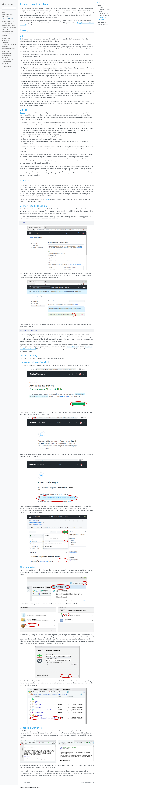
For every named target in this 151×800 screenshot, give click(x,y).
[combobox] (9, 8)
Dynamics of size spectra (7, 35)
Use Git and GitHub (8, 18)
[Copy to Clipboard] (93, 223)
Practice (100, 7)
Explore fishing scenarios (6, 56)
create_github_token (34, 223)
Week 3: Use (5, 51)
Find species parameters (5, 41)
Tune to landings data (8, 48)
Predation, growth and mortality (9, 28)
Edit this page (102, 22)
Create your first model (9, 44)
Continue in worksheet (102, 18)
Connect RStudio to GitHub (104, 10)
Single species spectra (8, 25)
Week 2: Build (6, 38)
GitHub (47, 199)
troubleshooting (72, 347)
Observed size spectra (8, 23)
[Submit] (3, 8)
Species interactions (8, 32)
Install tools (5, 16)
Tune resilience (6, 53)
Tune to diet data (7, 46)
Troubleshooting (6, 66)
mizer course (7, 4)
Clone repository (104, 15)
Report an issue (103, 24)
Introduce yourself (7, 14)
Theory (100, 5)
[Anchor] (29, 30)
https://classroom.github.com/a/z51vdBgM (34, 362)
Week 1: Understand (8, 21)
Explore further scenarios (6, 62)
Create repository (104, 13)
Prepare (4, 12)
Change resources (7, 59)
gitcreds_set (33, 330)
